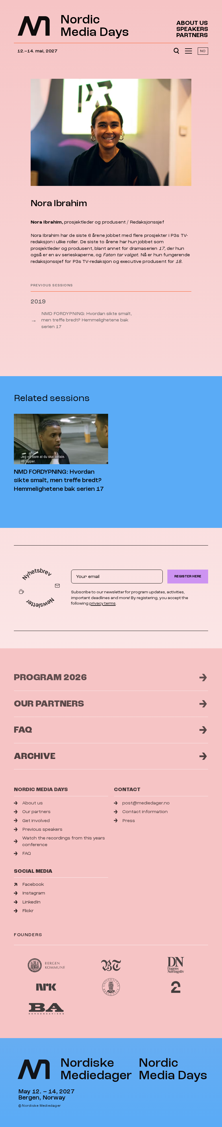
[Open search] (176, 50)
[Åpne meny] (188, 51)
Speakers (192, 29)
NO (203, 51)
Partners (192, 35)
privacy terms (102, 603)
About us (192, 23)
